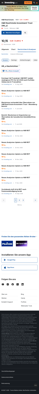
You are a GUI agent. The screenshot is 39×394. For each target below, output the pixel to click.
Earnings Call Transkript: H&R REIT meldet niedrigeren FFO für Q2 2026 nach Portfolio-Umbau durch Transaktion (18, 80)
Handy (23, 298)
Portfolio (23, 302)
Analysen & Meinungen (16, 54)
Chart (13, 49)
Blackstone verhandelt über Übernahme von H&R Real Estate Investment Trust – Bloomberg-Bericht (19, 104)
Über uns (4, 294)
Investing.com (8, 84)
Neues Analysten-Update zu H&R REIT (16, 91)
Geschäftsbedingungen (8, 371)
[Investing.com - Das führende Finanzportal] (11, 3)
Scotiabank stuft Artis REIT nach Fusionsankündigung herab (14, 190)
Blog (22, 294)
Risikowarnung (6, 383)
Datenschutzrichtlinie (7, 377)
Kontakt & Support (7, 302)
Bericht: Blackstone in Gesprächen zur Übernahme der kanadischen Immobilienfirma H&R (18, 117)
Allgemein (5, 49)
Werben (4, 298)
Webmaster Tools (26, 306)
